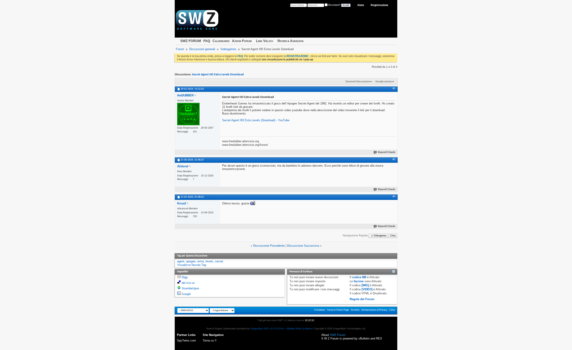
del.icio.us (188, 282)
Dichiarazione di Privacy (374, 309)
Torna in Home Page (338, 309)
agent (180, 261)
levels (209, 261)
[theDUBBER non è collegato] (188, 114)
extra (200, 261)
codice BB (359, 277)
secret (219, 261)
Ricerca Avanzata (291, 41)
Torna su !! (210, 340)
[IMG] (365, 285)
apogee (191, 261)
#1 (394, 88)
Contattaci (319, 309)
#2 (394, 159)
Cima (392, 236)
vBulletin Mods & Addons (299, 328)
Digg (184, 277)
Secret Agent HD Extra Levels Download (218, 74)
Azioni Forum (242, 41)
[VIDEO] (367, 289)
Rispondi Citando (386, 152)
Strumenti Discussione (357, 81)
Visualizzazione (383, 81)
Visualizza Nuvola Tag (191, 265)
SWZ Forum (337, 335)
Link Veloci (264, 41)
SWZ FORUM (190, 41)
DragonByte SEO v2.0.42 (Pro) (267, 328)
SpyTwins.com (186, 340)
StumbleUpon (190, 288)
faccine (359, 281)
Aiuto (360, 5)
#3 (394, 196)
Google (186, 294)
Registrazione (379, 5)
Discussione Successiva (303, 245)
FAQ (206, 41)
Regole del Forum (362, 299)
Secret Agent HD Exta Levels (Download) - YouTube (255, 120)
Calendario (221, 41)
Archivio (355, 309)
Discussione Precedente (269, 245)
